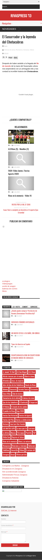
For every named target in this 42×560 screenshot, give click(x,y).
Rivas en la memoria (10, 441)
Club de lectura (17, 393)
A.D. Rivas (31, 372)
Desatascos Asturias (10, 478)
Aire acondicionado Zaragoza (14, 472)
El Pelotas (6, 406)
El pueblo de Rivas (9, 411)
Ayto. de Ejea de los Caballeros (13, 385)
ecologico (6, 281)
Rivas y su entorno (24, 441)
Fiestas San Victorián (10, 415)
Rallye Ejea (6, 437)
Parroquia (20, 432)
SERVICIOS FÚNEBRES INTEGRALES (22, 322)
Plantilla (28, 432)
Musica (13, 432)
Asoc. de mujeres (17, 380)
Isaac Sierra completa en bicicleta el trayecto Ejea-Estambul (21, 211)
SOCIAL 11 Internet (8, 511)
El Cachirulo (23, 402)
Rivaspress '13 (21, 15)
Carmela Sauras (23, 389)
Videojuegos (7, 284)
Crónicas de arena (9, 50)
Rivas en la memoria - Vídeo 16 (20, 195)
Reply (5, 46)
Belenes (5, 389)
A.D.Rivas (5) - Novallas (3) (18, 148)
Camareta (13, 389)
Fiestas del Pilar (8, 419)
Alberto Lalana (29, 376)
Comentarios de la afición (11, 398)
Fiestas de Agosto (25, 415)
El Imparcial (33, 402)
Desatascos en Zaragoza (12, 469)
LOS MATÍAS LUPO (9, 428)
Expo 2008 (20, 411)
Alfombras (6, 380)
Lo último (6, 432)
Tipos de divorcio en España (20, 344)
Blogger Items (31, 556)
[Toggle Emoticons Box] (3, 226)
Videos (32, 50)
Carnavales (34, 389)
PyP (34, 432)
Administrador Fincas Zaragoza (14, 475)
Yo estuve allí (30, 450)
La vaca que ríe (22, 428)
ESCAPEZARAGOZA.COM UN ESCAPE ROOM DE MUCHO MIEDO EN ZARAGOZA (25, 356)
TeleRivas (6, 450)
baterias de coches (9, 289)
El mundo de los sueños (19, 406)
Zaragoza (6, 454)
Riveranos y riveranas (22, 50)
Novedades (9, 29)
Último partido (21, 454)
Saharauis (31, 446)
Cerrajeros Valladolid (10, 481)
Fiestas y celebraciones (24, 419)
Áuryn (13, 454)
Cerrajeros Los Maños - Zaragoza (15, 466)
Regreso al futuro (18, 437)
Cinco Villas (7, 393)
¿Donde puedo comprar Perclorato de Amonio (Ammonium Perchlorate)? (24, 312)
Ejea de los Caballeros (10, 402)
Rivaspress (6, 446)
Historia (5, 424)
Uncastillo (14, 450)
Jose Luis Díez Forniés (17, 424)
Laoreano (32, 428)
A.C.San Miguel (22, 372)
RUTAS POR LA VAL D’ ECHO (21, 204)
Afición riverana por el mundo (13, 376)
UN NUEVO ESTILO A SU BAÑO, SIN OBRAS (25, 333)
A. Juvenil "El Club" (9, 372)
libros (4, 291)
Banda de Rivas (30, 385)
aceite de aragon (9, 286)
